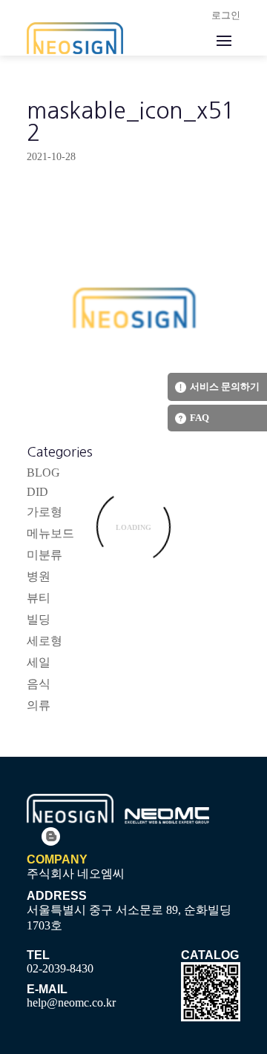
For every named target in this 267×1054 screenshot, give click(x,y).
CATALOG (210, 955)
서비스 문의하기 (225, 386)
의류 (38, 705)
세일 (38, 662)
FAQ (199, 417)
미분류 (44, 554)
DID (37, 491)
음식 (38, 683)
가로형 (44, 512)
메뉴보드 (50, 533)
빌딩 (38, 619)
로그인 (225, 15)
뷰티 (38, 597)
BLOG (43, 472)
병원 (38, 576)
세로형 (44, 640)
